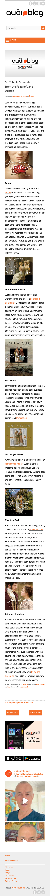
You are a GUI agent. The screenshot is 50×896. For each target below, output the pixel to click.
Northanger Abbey (14, 464)
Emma (8, 192)
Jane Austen (40, 684)
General (25, 684)
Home (7, 856)
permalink (24, 687)
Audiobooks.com (11, 860)
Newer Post (12, 713)
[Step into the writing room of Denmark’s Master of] (25, 801)
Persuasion (21, 418)
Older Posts (35, 713)
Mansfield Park (36, 529)
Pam (31, 96)
